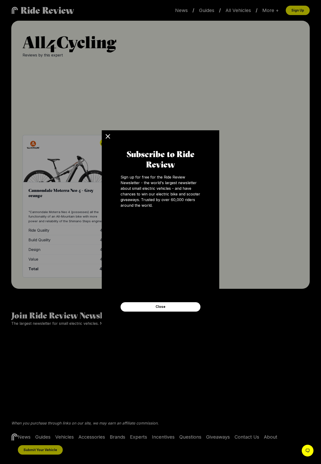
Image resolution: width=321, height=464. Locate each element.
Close (160, 307)
